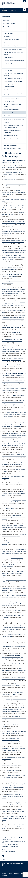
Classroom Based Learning (11, 42)
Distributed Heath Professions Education (14, 60)
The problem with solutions (17, 395)
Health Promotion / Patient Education (13, 78)
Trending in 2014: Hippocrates (13, 663)
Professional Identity (9, 101)
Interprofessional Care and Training (13, 81)
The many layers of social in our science (16, 699)
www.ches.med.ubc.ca (11, 849)
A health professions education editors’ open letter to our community (13, 493)
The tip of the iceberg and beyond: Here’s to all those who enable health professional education (14, 207)
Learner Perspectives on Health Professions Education (12, 85)
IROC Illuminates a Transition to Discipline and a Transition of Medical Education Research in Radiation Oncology (14, 443)
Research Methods (9, 116)
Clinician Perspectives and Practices (13, 49)
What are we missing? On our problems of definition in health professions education (12, 796)
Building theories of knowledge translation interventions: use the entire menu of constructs (14, 718)
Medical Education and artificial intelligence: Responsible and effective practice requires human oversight (13, 257)
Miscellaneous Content (9, 89)
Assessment (7, 36)
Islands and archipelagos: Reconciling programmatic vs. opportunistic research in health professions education (14, 414)
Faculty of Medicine (6, 839)
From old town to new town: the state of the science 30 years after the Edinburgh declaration (13, 542)
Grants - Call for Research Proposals (12, 148)
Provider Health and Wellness (11, 109)
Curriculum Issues (8, 57)
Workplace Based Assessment (11, 142)
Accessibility (4, 875)
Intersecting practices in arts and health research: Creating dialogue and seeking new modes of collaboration (14, 551)
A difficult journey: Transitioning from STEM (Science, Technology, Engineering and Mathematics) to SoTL (13, 748)
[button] (24, 26)
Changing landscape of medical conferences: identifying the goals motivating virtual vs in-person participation (14, 250)
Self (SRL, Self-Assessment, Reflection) (14, 119)
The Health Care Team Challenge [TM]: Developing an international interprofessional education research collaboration (14, 627)
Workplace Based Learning (11, 145)
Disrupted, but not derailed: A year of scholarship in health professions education (13, 360)
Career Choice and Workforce (11, 39)
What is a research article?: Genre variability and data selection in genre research (13, 573)
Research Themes (7, 26)
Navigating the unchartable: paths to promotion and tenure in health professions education (13, 603)
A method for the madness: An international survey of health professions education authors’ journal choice (13, 317)
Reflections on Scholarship (11, 112)
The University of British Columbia (10, 3)
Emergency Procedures (7, 873)
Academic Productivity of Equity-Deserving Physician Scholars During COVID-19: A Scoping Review (13, 303)
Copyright (22, 873)
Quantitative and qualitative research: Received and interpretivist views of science (13, 826)
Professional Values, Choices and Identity (12, 105)
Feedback (6, 67)
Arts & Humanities (8, 33)
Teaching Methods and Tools (11, 135)
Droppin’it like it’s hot (10, 179)
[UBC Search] (24, 2)
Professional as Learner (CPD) (11, 98)
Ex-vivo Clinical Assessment (11, 63)
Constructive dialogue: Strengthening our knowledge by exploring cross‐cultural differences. (14, 231)
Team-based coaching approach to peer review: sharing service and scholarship (14, 588)
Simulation (6, 122)
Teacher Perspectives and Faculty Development (12, 131)
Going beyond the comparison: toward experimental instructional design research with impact (14, 223)
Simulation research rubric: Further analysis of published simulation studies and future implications (13, 424)
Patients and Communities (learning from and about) (13, 94)
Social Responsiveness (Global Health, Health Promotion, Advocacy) (13, 126)
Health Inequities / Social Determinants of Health (13, 74)
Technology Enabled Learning (11, 138)
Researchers (6, 20)
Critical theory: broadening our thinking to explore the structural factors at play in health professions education (14, 456)
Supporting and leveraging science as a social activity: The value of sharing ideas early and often (14, 381)
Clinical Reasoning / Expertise (11, 46)
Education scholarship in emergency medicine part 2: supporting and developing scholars (12, 657)
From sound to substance (17, 558)
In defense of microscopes (17, 482)
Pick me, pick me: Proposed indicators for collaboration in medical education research (13, 192)
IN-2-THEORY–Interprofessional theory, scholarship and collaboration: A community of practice (14, 709)
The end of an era (9, 508)
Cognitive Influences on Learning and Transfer (13, 53)
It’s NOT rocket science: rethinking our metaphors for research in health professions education (14, 818)
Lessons (15, 763)
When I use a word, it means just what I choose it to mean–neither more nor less (13, 678)
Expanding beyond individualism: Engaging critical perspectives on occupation (13, 517)
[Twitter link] (3, 856)
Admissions (7, 30)
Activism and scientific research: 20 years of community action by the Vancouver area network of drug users (14, 527)
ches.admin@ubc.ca (10, 851)
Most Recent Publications (9, 23)
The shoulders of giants (12, 770)
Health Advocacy (8, 70)
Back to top (4, 859)
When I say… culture (17, 610)
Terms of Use (16, 873)
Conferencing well (16, 332)
